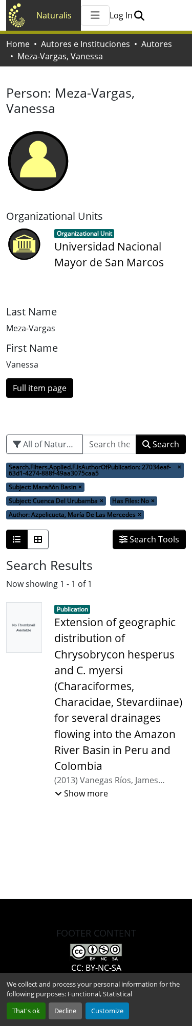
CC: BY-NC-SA (96, 967)
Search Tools (153, 539)
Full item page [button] (40, 388)
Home (18, 44)
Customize (107, 1010)
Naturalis (54, 15)
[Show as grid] (38, 539)
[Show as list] (17, 539)
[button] (139, 15)
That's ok (26, 1010)
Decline (65, 1010)
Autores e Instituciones (85, 44)
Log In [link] (121, 15)
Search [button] (165, 444)
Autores (156, 44)
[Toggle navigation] (95, 15)
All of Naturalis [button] (50, 444)
